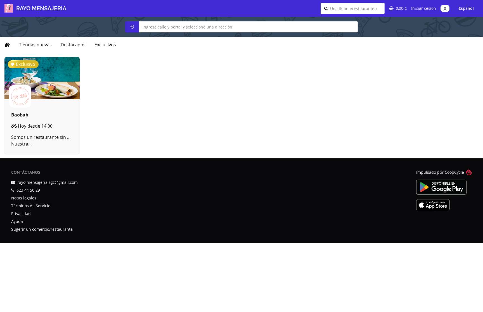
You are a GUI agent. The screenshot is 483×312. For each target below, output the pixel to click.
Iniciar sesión (423, 8)
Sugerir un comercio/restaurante (42, 229)
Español (466, 8)
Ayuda (17, 221)
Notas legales (23, 198)
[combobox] (355, 8)
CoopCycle (454, 172)
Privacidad (21, 213)
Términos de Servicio (30, 205)
